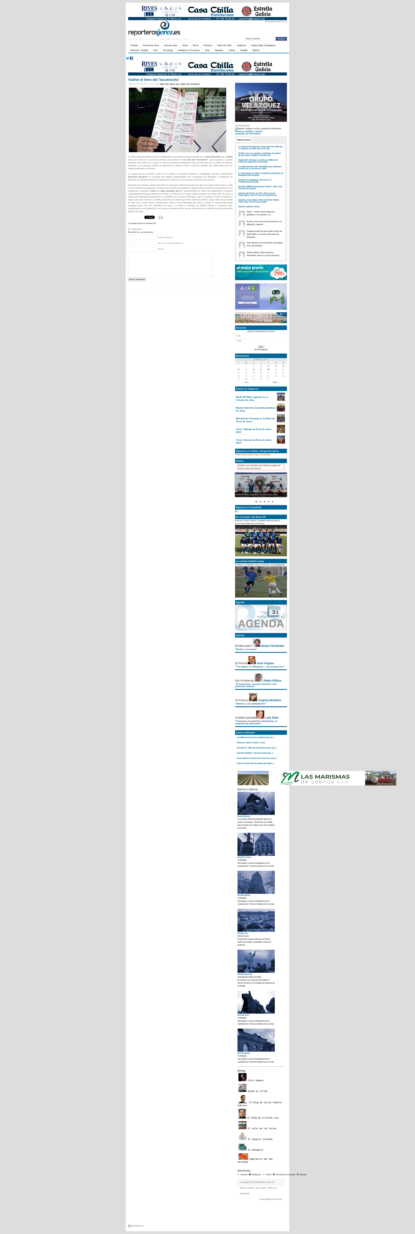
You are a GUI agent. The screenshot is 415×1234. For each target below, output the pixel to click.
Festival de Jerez (151, 45)
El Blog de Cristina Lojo (262, 1117)
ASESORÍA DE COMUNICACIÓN (174, 39)
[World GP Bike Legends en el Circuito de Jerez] (281, 400)
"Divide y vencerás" (246, 649)
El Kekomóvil (255, 1150)
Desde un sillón (257, 1091)
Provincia (207, 45)
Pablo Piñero (272, 680)
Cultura (231, 50)
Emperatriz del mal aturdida (255, 1160)
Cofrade (243, 50)
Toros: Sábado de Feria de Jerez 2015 (254, 430)
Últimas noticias (244, 140)
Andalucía (241, 45)
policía (183, 84)
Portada (134, 45)
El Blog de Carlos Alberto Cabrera (259, 1104)
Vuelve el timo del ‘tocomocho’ (153, 80)
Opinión (256, 50)
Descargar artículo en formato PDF (142, 223)
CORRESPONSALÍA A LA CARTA (143, 39)
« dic (246, 382)
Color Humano (255, 1080)
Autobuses (256, 1174)
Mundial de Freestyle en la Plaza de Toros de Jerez (255, 420)
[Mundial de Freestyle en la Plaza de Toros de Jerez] (281, 421)
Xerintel (278, 1199)
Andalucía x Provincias (189, 50)
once (178, 84)
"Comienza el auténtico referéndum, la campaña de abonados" (256, 722)
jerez (167, 84)
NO (239, 341)
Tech (155, 50)
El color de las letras (261, 1128)
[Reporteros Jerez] (159, 27)
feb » (276, 382)
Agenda (303, 1174)
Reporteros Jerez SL (265, 1182)
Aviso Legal (260, 1188)
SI (239, 336)
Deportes (219, 50)
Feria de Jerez (171, 45)
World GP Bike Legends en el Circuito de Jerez (252, 398)
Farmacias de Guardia (285, 1174)
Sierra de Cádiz (224, 45)
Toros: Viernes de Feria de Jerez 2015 (253, 441)
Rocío (195, 45)
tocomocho (195, 84)
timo (188, 84)
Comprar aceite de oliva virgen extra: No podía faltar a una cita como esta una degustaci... (264, 234)
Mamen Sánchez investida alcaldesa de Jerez (256, 409)
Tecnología (168, 50)
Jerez (207, 50)
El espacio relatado (260, 1139)
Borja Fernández (272, 645)
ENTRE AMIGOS (242, 126)
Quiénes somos (247, 1188)
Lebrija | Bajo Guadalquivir (263, 45)
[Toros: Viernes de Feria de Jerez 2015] (281, 443)
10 (268, 369)
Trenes (268, 1174)
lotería (172, 84)
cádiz (162, 84)
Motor (185, 45)
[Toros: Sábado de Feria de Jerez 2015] (281, 432)
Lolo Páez (272, 717)
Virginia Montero (269, 700)
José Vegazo (265, 663)
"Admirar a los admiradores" (250, 703)
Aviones (244, 1174)
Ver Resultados (261, 349)
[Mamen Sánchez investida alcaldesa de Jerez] (281, 411)
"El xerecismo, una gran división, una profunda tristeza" (256, 685)
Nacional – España (139, 50)
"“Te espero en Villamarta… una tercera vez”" (260, 666)
